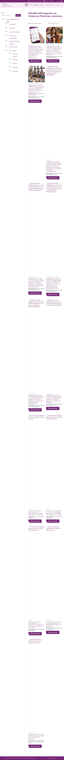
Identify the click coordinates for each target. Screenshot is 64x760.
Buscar (2, 13)
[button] (57, 1)
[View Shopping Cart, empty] (26, 5)
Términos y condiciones (24, 758)
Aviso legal (17, 758)
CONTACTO (58, 5)
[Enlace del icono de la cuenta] (61, 1)
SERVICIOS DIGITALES (49, 5)
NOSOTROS (31, 5)
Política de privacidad (10, 758)
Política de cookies (33, 758)
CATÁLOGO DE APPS (39, 5)
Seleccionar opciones (35, 61)
